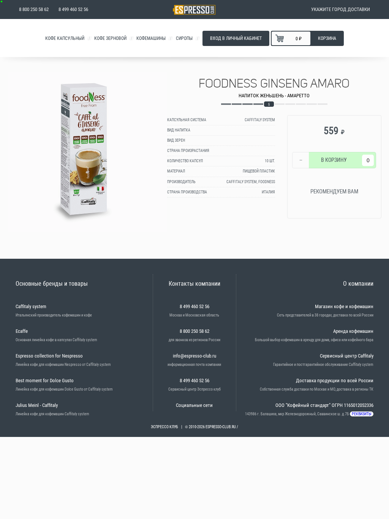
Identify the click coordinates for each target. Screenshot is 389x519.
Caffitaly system (31, 306)
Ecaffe (22, 331)
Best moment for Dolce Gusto (45, 380)
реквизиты (362, 413)
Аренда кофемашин (353, 331)
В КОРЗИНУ (334, 160)
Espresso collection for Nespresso (49, 356)
